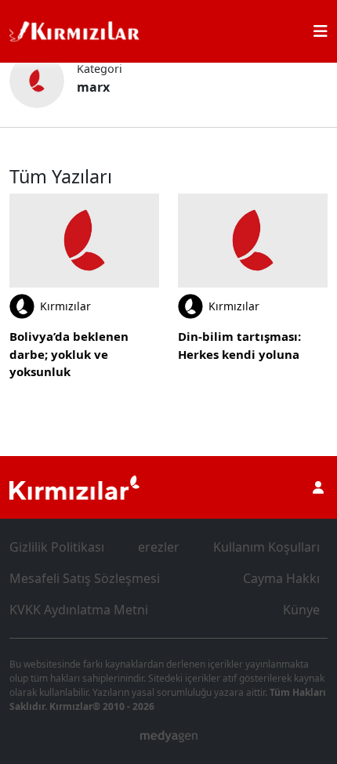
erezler (158, 547)
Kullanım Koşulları (266, 547)
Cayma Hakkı (281, 578)
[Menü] (320, 31)
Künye (301, 609)
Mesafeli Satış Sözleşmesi (84, 578)
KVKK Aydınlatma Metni (78, 609)
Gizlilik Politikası (56, 547)
